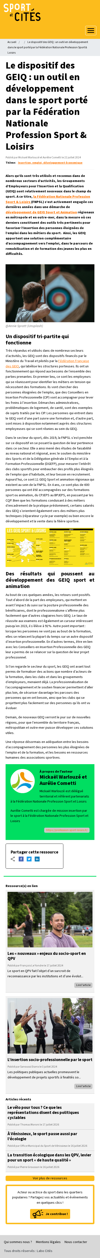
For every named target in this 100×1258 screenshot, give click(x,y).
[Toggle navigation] (90, 30)
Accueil (12, 42)
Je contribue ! (57, 1213)
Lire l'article (83, 985)
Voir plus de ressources (50, 1178)
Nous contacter (76, 1241)
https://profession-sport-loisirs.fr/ (67, 830)
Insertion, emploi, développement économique (50, 163)
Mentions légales (48, 1241)
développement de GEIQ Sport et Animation (41, 212)
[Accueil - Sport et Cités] (50, 12)
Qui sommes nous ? (18, 1241)
